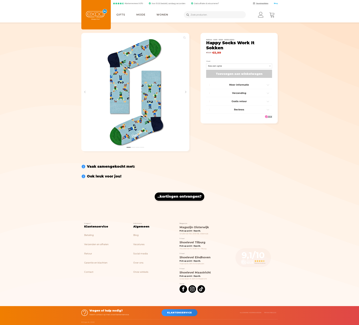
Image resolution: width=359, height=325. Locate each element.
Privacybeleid (270, 312)
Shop (215, 39)
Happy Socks (229, 39)
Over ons (138, 262)
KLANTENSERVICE (179, 312)
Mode (221, 39)
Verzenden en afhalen (96, 244)
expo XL (209, 39)
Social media (140, 253)
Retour (88, 253)
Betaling (89, 235)
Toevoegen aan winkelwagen (239, 74)
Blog (276, 3)
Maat (208, 61)
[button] (184, 37)
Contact (88, 272)
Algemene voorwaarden (250, 312)
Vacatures (139, 244)
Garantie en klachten (95, 262)
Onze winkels (140, 272)
